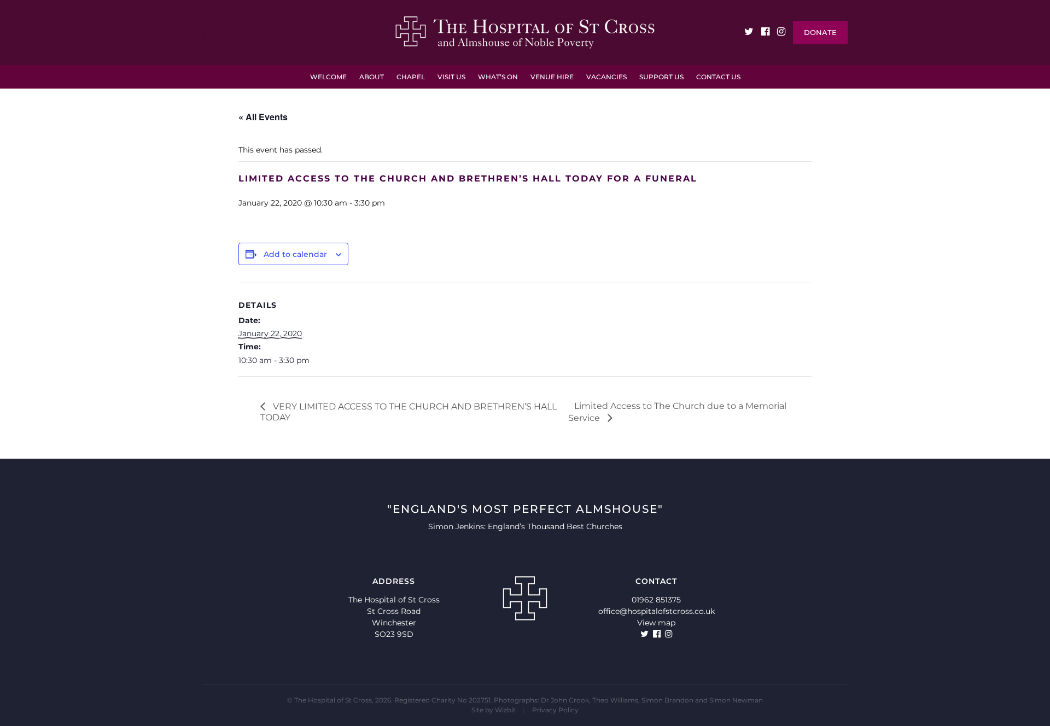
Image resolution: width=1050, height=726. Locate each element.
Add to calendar (295, 254)
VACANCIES (606, 77)
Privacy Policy (555, 710)
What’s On (498, 77)
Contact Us (718, 77)
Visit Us (451, 77)
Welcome (328, 77)
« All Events (263, 116)
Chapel (410, 77)
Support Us (661, 77)
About (371, 77)
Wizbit (505, 710)
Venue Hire (552, 77)
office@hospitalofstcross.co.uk (656, 611)
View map (656, 623)
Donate (820, 32)
